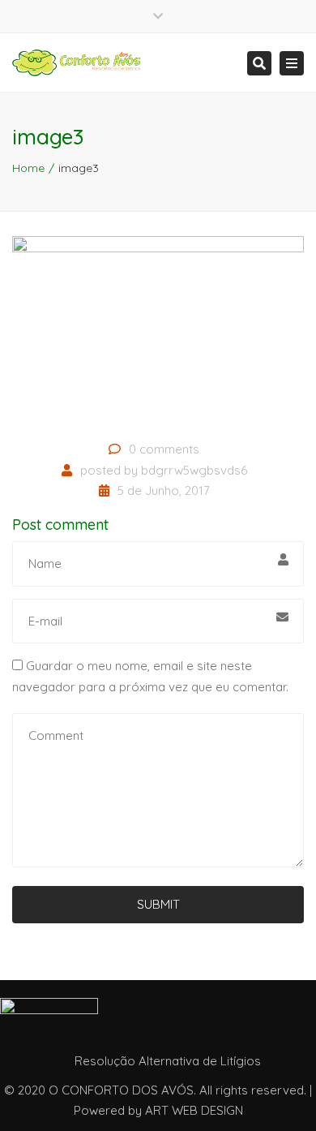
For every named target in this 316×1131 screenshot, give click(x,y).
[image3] (158, 332)
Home (28, 168)
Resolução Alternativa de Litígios (168, 1061)
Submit (158, 904)
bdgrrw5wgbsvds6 (194, 470)
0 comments (164, 449)
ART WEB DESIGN (194, 1110)
